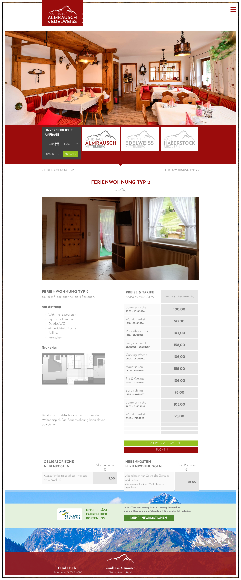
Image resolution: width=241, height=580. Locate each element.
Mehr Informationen (148, 501)
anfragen (70, 138)
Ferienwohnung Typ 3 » (182, 154)
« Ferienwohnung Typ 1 (58, 154)
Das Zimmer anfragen (161, 426)
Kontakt (68, 565)
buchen (161, 433)
